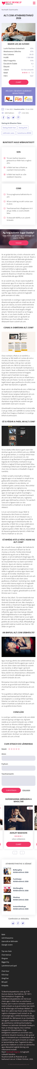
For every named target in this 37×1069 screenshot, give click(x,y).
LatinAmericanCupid (9, 966)
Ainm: (4, 754)
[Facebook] (3, 117)
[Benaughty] (9, 99)
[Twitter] (13, 117)
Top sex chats (7, 951)
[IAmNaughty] (7, 889)
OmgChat (5, 978)
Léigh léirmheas (18, 839)
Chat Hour (5, 971)
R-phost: (5, 764)
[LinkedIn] (8, 117)
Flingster (5, 958)
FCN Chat (5, 975)
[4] (16, 749)
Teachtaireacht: (8, 774)
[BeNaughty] (7, 871)
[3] (14, 749)
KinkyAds (5, 985)
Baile (3, 934)
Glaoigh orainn (7, 945)
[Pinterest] (18, 117)
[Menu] (34, 3)
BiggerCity (5, 962)
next (22, 852)
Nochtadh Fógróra (13, 1052)
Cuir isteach (11, 790)
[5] (19, 749)
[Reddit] (13, 923)
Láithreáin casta (8, 133)
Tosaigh (19, 243)
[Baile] (13, 3)
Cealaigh (26, 790)
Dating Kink (23, 128)
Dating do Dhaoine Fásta (11, 123)
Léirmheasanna (7, 938)
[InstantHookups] (7, 907)
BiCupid (4, 982)
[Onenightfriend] (28, 99)
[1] (9, 749)
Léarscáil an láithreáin (10, 941)
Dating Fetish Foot (9, 128)
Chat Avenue (6, 955)
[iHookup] (7, 898)
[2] (12, 749)
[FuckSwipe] (7, 880)
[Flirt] (18, 99)
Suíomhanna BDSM (24, 133)
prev (15, 852)
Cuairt (18, 82)
